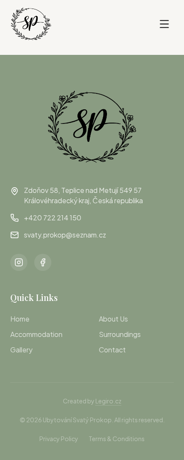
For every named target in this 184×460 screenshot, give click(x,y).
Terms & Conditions (117, 438)
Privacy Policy (58, 438)
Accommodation (36, 334)
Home (20, 318)
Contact (112, 349)
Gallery (21, 349)
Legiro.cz (108, 401)
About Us (113, 318)
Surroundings (120, 334)
